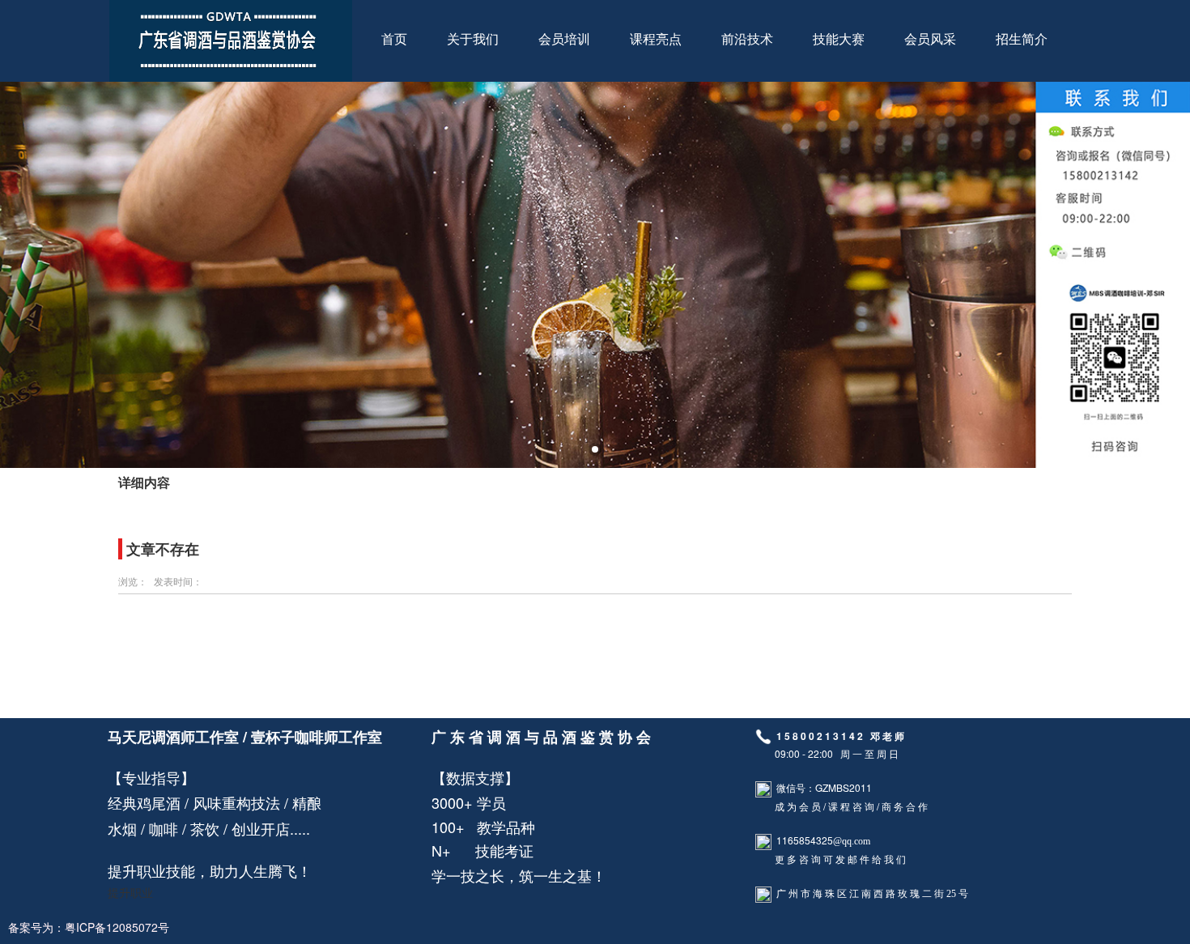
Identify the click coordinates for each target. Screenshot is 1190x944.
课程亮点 (656, 39)
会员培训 (564, 39)
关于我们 (473, 39)
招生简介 (1022, 39)
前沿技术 (747, 39)
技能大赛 (839, 39)
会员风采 (930, 39)
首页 (394, 39)
